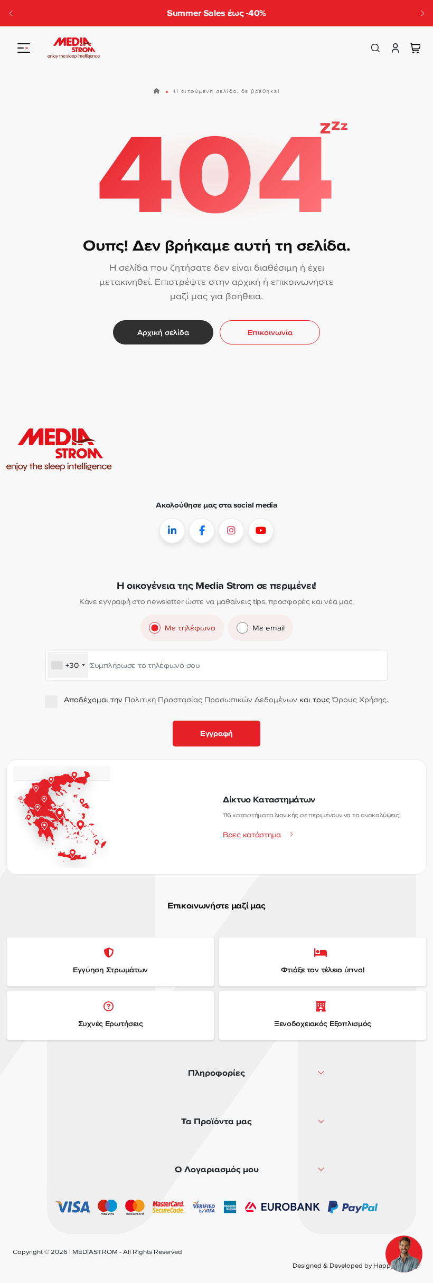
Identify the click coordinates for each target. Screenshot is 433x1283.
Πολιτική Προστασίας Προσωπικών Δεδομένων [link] (211, 699)
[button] (422, 13)
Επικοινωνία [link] (270, 332)
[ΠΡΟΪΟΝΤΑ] (23, 48)
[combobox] (68, 665)
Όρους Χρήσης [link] (359, 699)
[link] (74, 48)
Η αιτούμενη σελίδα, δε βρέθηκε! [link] (227, 90)
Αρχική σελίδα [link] (163, 332)
